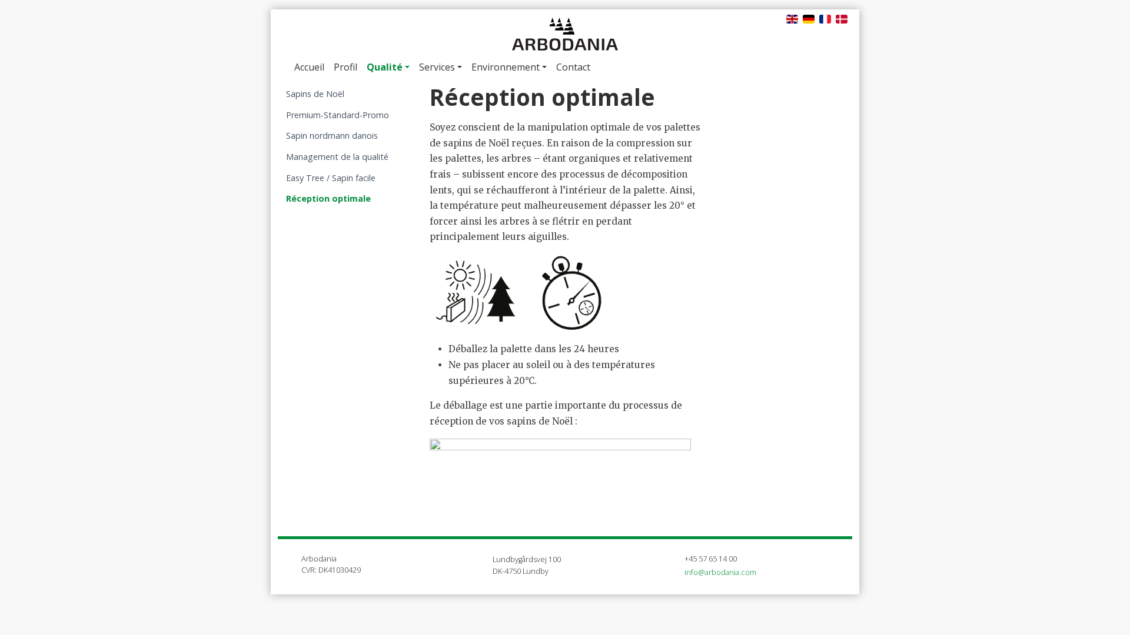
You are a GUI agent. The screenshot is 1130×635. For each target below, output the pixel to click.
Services (437, 67)
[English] (792, 18)
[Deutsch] (809, 18)
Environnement (505, 67)
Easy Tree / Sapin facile (330, 177)
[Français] (825, 18)
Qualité (385, 67)
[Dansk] (842, 18)
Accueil (309, 67)
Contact (573, 67)
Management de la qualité (337, 156)
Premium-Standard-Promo (337, 115)
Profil (345, 67)
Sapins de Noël (315, 93)
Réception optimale (328, 198)
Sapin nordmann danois (332, 135)
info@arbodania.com (720, 572)
